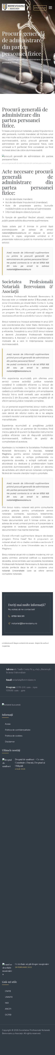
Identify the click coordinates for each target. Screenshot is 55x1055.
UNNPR (9, 997)
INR (7, 1003)
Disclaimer (10, 741)
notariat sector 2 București (32, 299)
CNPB (8, 991)
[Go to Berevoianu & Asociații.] (2, 59)
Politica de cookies (13, 736)
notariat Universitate (13, 570)
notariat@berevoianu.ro (19, 269)
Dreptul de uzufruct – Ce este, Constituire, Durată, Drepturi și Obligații (30, 762)
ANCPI (8, 1009)
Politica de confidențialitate (17, 730)
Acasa (7, 724)
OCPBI (8, 1015)
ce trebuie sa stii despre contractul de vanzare (18, 643)
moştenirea (6, 646)
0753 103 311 (40, 8)
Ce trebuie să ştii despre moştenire (32, 964)
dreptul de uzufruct (42, 643)
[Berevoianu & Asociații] (13, 7)
